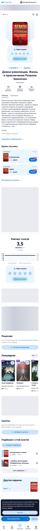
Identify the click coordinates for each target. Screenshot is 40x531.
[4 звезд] (23, 53)
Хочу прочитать (13, 519)
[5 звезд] (27, 53)
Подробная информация (11, 139)
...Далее (9, 508)
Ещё (13, 126)
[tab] (5, 96)
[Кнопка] (13, 363)
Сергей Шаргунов (23, 386)
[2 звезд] (16, 53)
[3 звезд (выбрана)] (15, 68)
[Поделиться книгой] (36, 14)
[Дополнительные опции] (28, 519)
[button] (19, 33)
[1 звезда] (12, 53)
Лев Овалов (20, 82)
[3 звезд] (20, 53)
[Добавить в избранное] (33, 14)
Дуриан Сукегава (7, 386)
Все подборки (18, 471)
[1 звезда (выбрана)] (12, 68)
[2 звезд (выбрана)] (14, 68)
